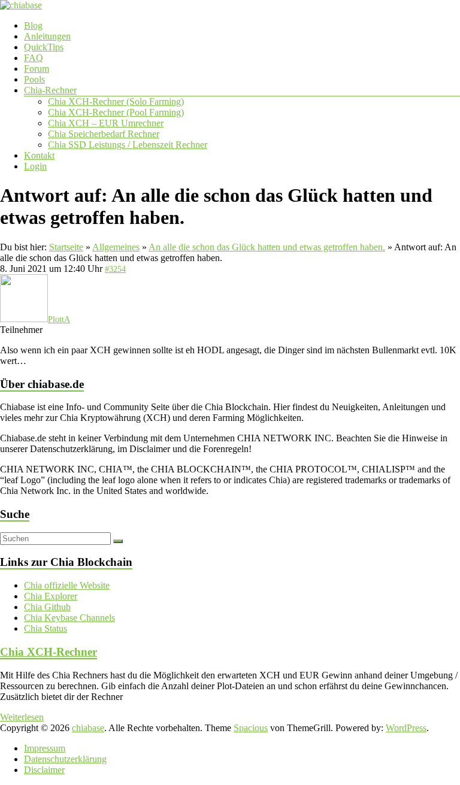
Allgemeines (116, 247)
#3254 (115, 269)
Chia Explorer (50, 596)
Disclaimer (44, 770)
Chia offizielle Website (67, 585)
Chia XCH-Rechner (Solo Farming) (116, 101)
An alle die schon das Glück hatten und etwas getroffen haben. (267, 247)
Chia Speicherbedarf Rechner (103, 134)
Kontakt (39, 155)
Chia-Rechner (50, 90)
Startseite (66, 247)
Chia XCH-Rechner (48, 651)
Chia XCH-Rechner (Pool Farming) (116, 112)
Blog (33, 25)
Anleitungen (47, 36)
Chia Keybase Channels (69, 618)
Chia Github (47, 607)
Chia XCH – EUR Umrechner (106, 123)
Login (35, 166)
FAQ (33, 58)
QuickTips (43, 47)
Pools (34, 79)
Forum (36, 68)
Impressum (44, 748)
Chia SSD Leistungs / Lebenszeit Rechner (127, 145)
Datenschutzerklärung (65, 759)
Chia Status (45, 628)
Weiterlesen (22, 717)
